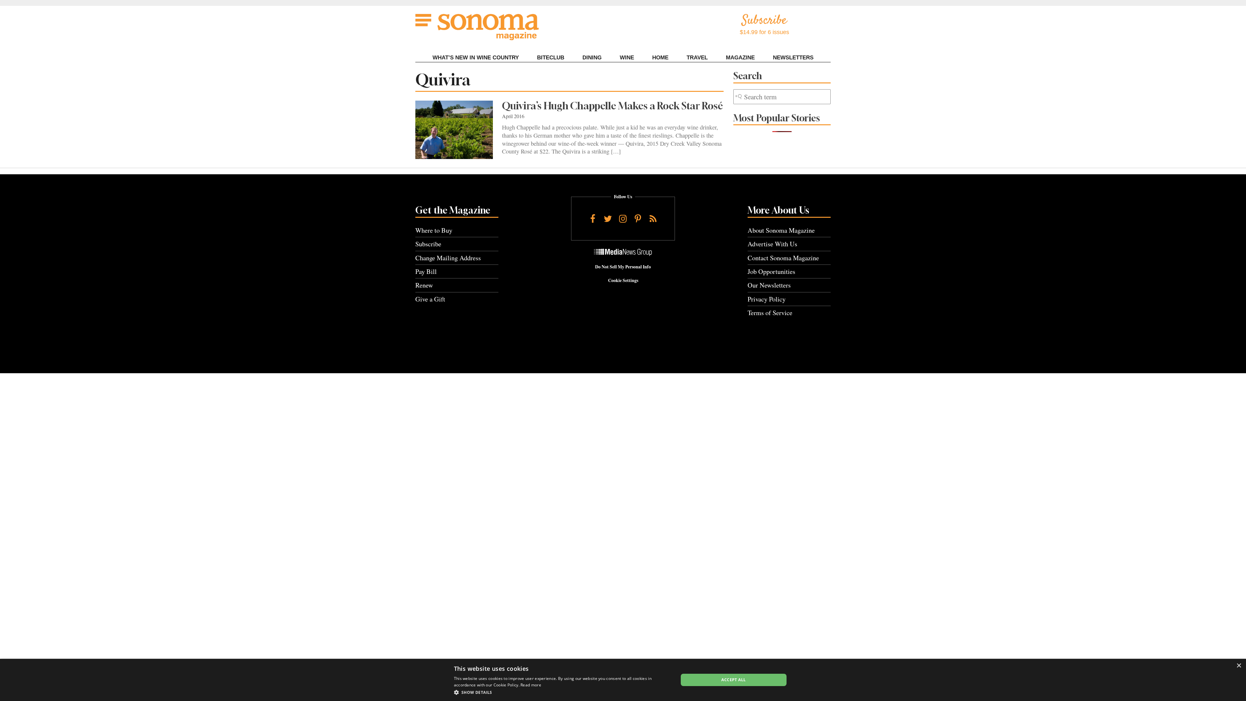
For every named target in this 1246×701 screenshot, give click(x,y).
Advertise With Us (772, 244)
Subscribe (428, 244)
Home (660, 58)
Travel (697, 58)
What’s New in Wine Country (476, 58)
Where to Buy (433, 230)
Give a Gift (430, 299)
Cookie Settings (623, 280)
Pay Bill (426, 271)
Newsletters (793, 58)
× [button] (1238, 665)
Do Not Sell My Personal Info (623, 267)
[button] (563, 692)
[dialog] (623, 680)
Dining (592, 58)
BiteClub (550, 58)
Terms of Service (770, 312)
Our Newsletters (769, 285)
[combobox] (782, 97)
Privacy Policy (767, 299)
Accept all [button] (733, 680)
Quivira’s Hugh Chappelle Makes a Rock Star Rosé (612, 106)
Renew (424, 285)
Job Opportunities (771, 271)
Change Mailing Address (448, 257)
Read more (530, 685)
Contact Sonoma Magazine (783, 257)
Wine (627, 58)
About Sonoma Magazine (781, 230)
